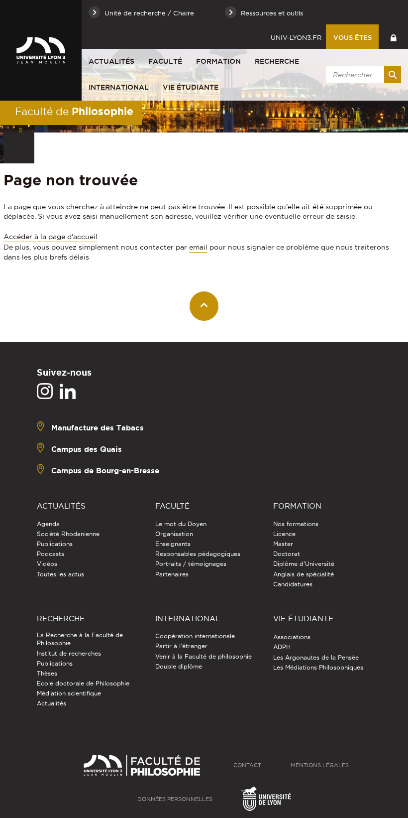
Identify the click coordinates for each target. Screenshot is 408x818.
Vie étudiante (190, 87)
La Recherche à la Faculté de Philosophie (80, 639)
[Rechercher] (392, 74)
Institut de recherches (69, 653)
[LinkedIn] (68, 391)
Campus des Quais (86, 449)
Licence (284, 534)
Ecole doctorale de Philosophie (83, 683)
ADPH (282, 647)
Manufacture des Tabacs (97, 427)
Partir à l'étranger (181, 646)
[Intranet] (393, 36)
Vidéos (47, 563)
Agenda (48, 524)
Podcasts (50, 553)
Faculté (165, 61)
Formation (218, 61)
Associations (291, 637)
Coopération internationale (195, 636)
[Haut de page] (204, 306)
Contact (247, 765)
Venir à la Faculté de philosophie (203, 656)
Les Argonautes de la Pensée (316, 657)
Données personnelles (174, 799)
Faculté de (74, 111)
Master (283, 544)
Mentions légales (320, 765)
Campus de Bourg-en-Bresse (105, 470)
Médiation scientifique (69, 693)
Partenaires (172, 574)
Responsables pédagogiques (197, 553)
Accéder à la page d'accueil (50, 237)
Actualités (111, 61)
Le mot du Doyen (180, 524)
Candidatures (292, 584)
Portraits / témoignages (190, 563)
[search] (362, 74)
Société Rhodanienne (68, 534)
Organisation (174, 534)
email (198, 247)
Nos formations (295, 524)
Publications (55, 544)
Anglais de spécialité (303, 574)
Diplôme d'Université (303, 563)
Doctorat (286, 553)
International (119, 87)
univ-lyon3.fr (296, 37)
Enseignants (173, 544)
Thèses (47, 673)
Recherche (277, 61)
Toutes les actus (60, 574)
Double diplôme (178, 666)
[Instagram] (45, 391)
